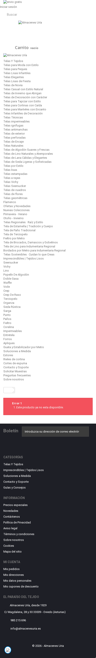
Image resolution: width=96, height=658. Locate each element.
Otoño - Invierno (13, 218)
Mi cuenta (11, 562)
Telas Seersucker (14, 186)
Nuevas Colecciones (16, 210)
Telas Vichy (10, 182)
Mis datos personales (17, 580)
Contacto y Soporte (16, 367)
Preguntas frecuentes (17, 375)
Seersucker (10, 262)
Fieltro (7, 323)
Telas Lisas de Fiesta (17, 81)
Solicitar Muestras (15, 371)
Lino (6, 270)
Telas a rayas (11, 178)
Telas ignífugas (13, 125)
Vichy (6, 266)
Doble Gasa (11, 278)
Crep (6, 290)
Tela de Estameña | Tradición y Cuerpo (28, 226)
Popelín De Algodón (16, 274)
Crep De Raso (12, 294)
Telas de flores (13, 194)
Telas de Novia (13, 85)
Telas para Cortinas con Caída (22, 105)
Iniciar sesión (8, 7)
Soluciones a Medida (17, 351)
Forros (7, 339)
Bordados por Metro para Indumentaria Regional (34, 250)
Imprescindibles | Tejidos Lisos (23, 258)
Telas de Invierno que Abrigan (22, 93)
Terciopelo (10, 298)
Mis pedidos (11, 569)
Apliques (9, 343)
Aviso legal (10, 528)
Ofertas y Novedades (17, 206)
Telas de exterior (14, 133)
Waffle (7, 282)
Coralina (8, 327)
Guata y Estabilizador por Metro (23, 347)
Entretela (9, 335)
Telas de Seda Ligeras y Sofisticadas (27, 161)
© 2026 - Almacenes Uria (48, 645)
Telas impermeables (16, 121)
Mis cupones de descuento (21, 586)
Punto (7, 315)
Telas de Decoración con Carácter (25, 97)
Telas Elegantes (13, 77)
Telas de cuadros (14, 190)
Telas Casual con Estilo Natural (23, 89)
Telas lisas (10, 169)
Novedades (10, 510)
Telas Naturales (13, 145)
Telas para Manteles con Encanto (24, 109)
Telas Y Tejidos (13, 61)
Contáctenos (11, 516)
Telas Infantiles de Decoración (23, 113)
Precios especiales (15, 505)
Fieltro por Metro (14, 238)
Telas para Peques (15, 69)
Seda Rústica (12, 307)
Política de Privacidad (17, 522)
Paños (7, 319)
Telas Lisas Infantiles (17, 73)
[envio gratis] (48, 2)
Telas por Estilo (13, 165)
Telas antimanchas (15, 129)
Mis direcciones (13, 575)
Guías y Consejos (14, 487)
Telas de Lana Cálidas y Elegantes (25, 157)
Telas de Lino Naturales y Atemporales (28, 153)
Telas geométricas (15, 198)
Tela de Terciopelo (15, 234)
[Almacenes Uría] (48, 31)
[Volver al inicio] (8, 390)
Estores (8, 355)
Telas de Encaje (13, 141)
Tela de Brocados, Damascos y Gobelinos (30, 242)
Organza (8, 302)
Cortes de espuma (15, 363)
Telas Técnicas (13, 117)
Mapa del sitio (12, 551)
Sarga (7, 311)
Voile (6, 286)
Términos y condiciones (18, 534)
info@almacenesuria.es (25, 628)
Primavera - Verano (15, 214)
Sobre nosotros (13, 379)
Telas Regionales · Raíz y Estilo (23, 222)
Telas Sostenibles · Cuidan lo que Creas (28, 254)
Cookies (8, 545)
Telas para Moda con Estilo (21, 65)
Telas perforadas (14, 137)
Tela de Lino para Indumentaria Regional (29, 246)
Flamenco (9, 202)
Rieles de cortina (14, 359)
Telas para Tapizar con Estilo (22, 101)
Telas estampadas (15, 174)
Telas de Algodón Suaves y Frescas (26, 149)
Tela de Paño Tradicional (19, 230)
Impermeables (12, 331)
